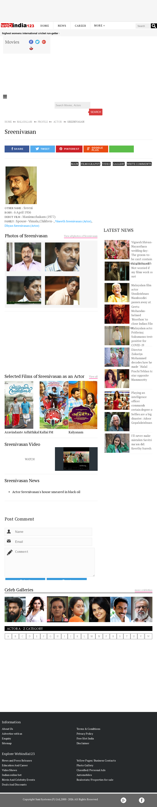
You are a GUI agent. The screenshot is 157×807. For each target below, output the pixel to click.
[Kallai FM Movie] (54, 428)
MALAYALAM (24, 121)
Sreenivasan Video (22, 444)
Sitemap (7, 743)
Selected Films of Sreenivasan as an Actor (44, 376)
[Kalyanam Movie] (83, 428)
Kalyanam (76, 432)
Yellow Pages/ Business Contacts (96, 760)
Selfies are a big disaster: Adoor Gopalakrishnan (141, 418)
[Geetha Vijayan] (78, 621)
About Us (7, 729)
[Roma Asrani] (99, 621)
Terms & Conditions (88, 729)
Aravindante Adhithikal (22, 432)
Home (44, 25)
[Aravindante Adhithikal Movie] (19, 428)
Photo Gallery (85, 765)
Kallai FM (46, 432)
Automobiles (84, 775)
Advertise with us (12, 733)
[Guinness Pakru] (120, 621)
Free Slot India (85, 738)
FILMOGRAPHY (90, 164)
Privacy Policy (85, 733)
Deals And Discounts (14, 784)
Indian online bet (12, 775)
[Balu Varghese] (15, 621)
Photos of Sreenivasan (26, 236)
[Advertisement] (78, 10)
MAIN (74, 164)
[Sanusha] (36, 621)
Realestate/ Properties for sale (95, 779)
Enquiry (6, 738)
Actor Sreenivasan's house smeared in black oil (46, 492)
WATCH (30, 459)
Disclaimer (83, 743)
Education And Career (15, 765)
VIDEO (106, 164)
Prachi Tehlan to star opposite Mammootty (142, 375)
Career (80, 25)
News (62, 25)
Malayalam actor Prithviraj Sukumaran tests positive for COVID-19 (142, 336)
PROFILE (43, 121)
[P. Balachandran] (141, 621)
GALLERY (119, 164)
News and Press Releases (17, 760)
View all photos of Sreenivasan (80, 236)
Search (96, 112)
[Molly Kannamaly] (57, 621)
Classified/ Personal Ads (91, 770)
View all (93, 376)
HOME (8, 121)
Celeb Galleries (19, 590)
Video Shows (9, 770)
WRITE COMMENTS (139, 164)
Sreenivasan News (22, 480)
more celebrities (143, 590)
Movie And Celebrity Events (18, 779)
